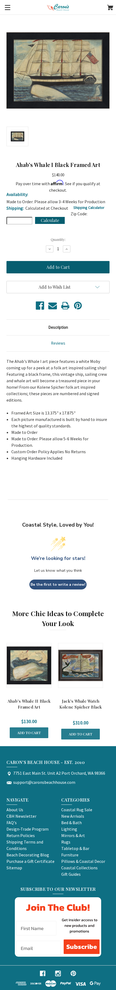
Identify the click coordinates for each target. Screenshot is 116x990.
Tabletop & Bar (75, 848)
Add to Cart (29, 732)
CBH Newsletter (21, 816)
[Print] (65, 305)
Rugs (65, 842)
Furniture (70, 854)
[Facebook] (40, 305)
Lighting (69, 829)
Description (58, 327)
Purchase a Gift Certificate (30, 861)
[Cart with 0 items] (110, 8)
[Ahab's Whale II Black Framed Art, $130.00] (29, 665)
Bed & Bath (71, 822)
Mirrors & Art (73, 835)
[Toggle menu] (7, 7)
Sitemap (14, 867)
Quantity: (58, 239)
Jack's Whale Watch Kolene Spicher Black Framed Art (80, 707)
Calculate (50, 220)
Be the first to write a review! (58, 584)
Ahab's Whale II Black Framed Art (29, 704)
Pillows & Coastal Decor (83, 861)
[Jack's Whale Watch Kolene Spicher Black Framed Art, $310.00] (80, 665)
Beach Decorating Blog (27, 854)
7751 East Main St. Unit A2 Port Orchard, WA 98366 (59, 773)
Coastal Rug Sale (76, 809)
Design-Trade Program (27, 829)
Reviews (58, 343)
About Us (14, 809)
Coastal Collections (79, 867)
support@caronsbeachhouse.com (44, 782)
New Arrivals (72, 816)
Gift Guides (71, 874)
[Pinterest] (78, 305)
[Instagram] (58, 973)
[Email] (52, 305)
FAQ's (11, 822)
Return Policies (20, 835)
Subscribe (81, 946)
